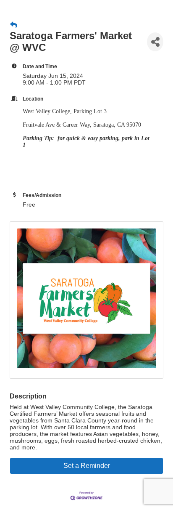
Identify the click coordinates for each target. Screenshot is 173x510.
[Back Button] (13, 25)
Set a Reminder (86, 465)
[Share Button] (155, 41)
